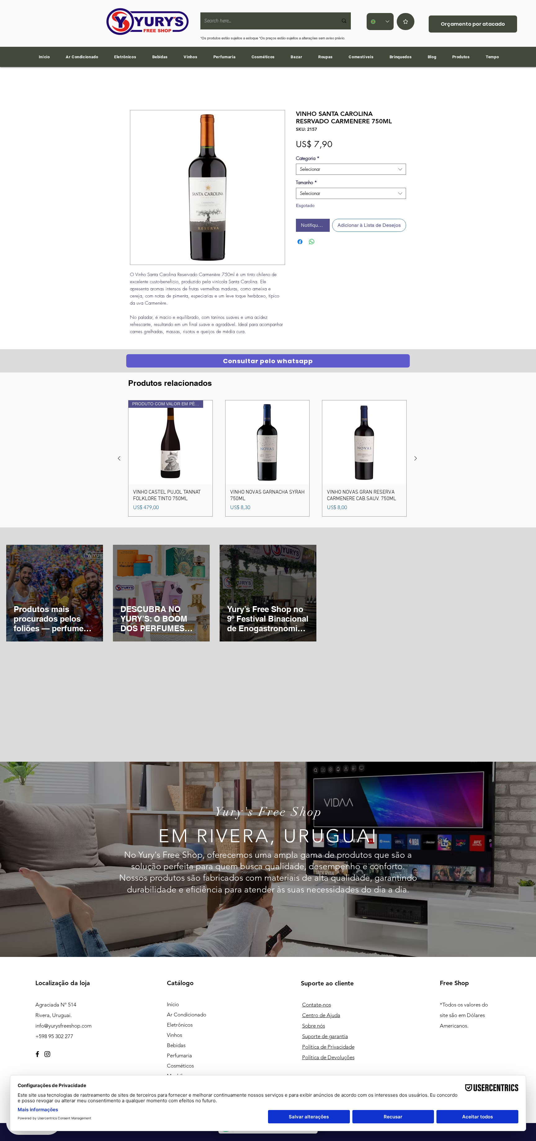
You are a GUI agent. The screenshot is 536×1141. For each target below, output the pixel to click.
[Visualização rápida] (268, 444)
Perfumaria (179, 1057)
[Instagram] (47, 1055)
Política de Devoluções (328, 1058)
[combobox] (351, 170)
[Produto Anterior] (119, 459)
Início (136, 89)
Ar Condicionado (186, 1016)
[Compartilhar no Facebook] (300, 243)
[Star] (405, 21)
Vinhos (174, 1036)
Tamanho (306, 184)
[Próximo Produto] (415, 459)
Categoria (307, 159)
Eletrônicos (180, 1026)
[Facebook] (37, 1055)
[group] (267, 459)
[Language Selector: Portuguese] (380, 21)
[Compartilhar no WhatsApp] (311, 243)
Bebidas (176, 1046)
